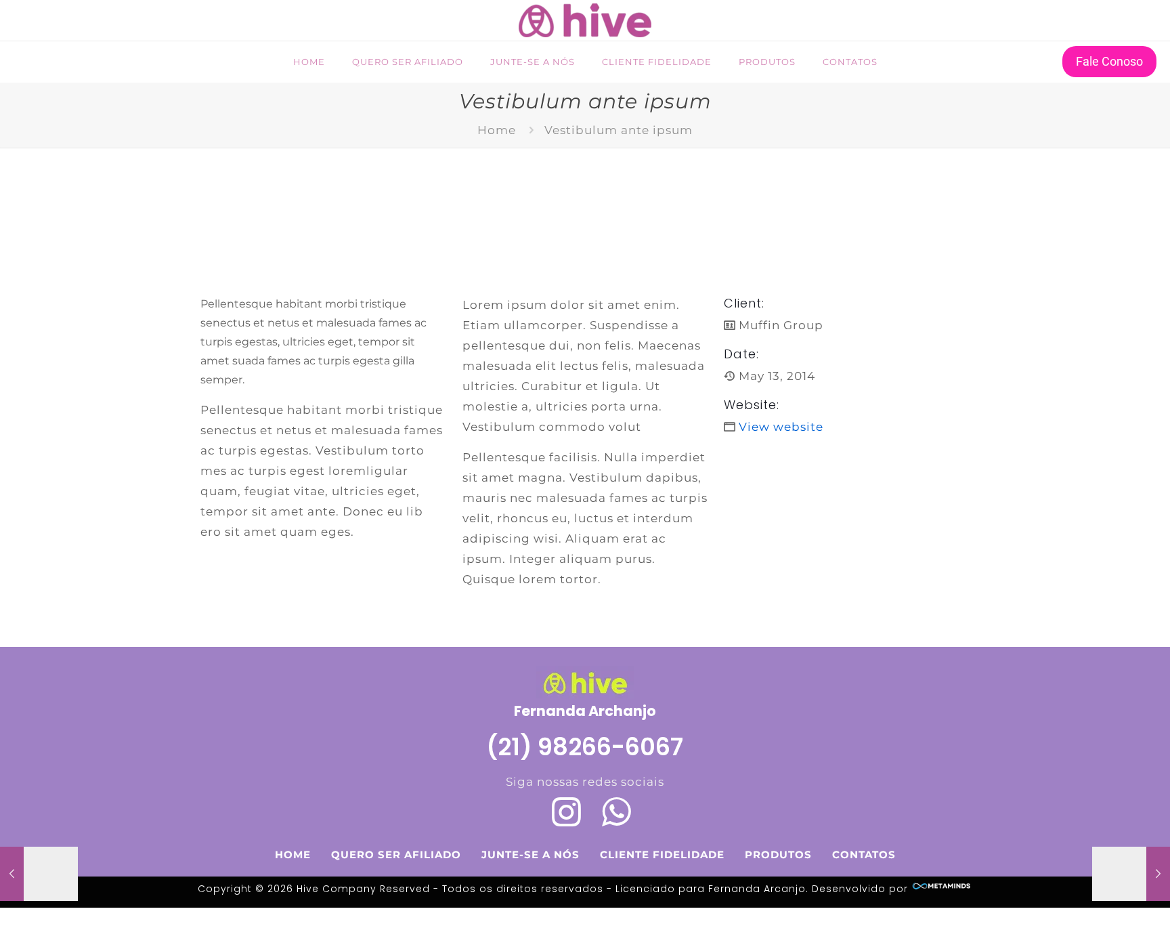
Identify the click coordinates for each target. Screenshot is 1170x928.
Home (496, 130)
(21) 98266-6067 (584, 746)
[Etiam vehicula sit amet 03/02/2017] (39, 874)
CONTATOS (864, 854)
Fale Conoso (1109, 61)
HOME (293, 854)
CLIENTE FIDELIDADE (662, 854)
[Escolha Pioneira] (585, 20)
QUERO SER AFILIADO (396, 854)
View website (781, 427)
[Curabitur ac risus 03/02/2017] (1131, 874)
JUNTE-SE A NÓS (530, 854)
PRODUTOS (778, 854)
